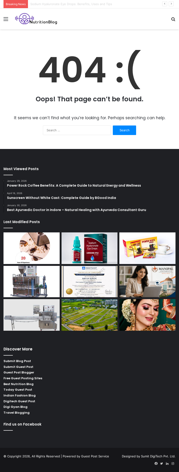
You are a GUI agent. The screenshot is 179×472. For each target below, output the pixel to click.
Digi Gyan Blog (15, 407)
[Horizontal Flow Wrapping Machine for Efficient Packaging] (31, 315)
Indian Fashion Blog (19, 395)
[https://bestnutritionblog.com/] (36, 19)
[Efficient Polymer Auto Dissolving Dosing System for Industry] (31, 281)
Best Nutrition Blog (18, 384)
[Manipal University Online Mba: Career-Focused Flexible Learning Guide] (147, 281)
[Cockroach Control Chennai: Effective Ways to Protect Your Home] (31, 248)
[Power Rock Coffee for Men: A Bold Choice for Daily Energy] (147, 248)
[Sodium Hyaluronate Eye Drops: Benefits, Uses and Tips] (90, 248)
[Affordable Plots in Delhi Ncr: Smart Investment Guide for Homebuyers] (90, 315)
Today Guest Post (17, 389)
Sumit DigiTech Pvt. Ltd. (158, 456)
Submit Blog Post (17, 361)
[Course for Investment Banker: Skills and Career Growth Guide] (90, 281)
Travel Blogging (16, 412)
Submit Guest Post (18, 367)
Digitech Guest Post (19, 401)
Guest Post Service (95, 456)
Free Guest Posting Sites (22, 378)
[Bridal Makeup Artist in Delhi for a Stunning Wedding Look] (147, 315)
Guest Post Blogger (18, 372)
